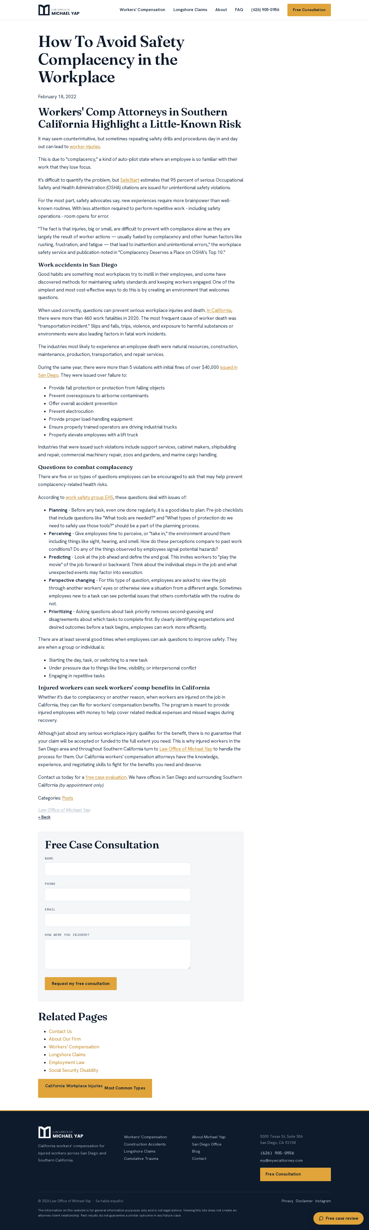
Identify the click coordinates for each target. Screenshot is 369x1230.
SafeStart (129, 180)
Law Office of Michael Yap (185, 749)
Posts (67, 798)
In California (219, 310)
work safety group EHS (89, 497)
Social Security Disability (73, 1070)
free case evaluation (106, 777)
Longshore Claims (190, 9)
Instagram (323, 1201)
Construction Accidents (145, 1144)
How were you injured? (67, 935)
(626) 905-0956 (265, 9)
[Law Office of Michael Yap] (59, 10)
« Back (44, 817)
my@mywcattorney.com (281, 1160)
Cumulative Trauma (141, 1158)
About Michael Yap (209, 1136)
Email (50, 909)
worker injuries (85, 146)
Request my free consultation (81, 983)
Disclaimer (304, 1201)
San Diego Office (207, 1144)
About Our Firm (65, 1039)
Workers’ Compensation (74, 1047)
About (221, 9)
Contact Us (60, 1031)
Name (49, 858)
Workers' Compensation (142, 9)
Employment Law (67, 1062)
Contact (199, 1158)
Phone (50, 884)
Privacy (287, 1201)
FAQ (239, 9)
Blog (196, 1151)
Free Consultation (309, 9)
